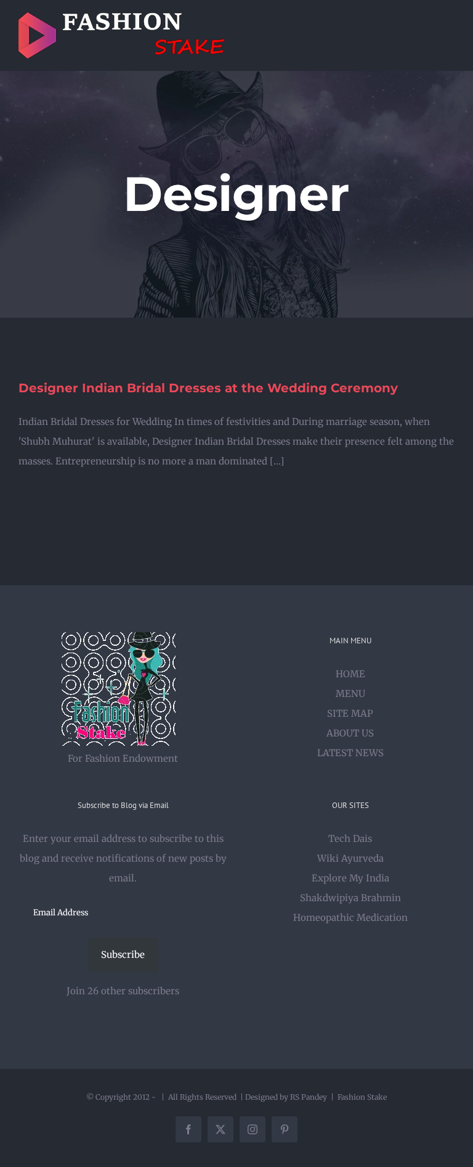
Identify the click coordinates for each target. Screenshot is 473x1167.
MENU (350, 693)
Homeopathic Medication (350, 917)
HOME (350, 674)
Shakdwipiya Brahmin (350, 898)
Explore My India (350, 878)
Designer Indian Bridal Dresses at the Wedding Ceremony (208, 388)
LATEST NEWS (350, 753)
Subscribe (123, 954)
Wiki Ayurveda (350, 858)
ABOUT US (350, 733)
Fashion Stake (362, 1097)
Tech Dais (350, 838)
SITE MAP (350, 713)
